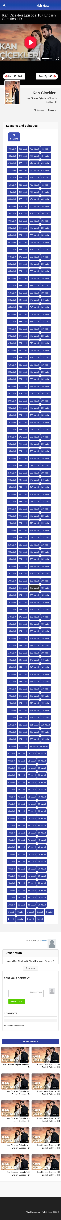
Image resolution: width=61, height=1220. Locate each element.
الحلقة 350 (45, 293)
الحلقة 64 (21, 811)
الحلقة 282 (45, 415)
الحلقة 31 (32, 869)
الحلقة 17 (11, 897)
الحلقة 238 (45, 494)
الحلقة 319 (34, 350)
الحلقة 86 (42, 768)
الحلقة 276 (23, 430)
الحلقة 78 (42, 782)
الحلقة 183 (34, 595)
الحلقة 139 (34, 674)
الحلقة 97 (11, 753)
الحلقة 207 (34, 552)
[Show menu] (29, 4)
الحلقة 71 (32, 797)
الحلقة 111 (34, 725)
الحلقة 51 (32, 833)
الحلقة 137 (12, 681)
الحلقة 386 (45, 228)
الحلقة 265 (12, 451)
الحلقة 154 (45, 645)
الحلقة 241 (12, 494)
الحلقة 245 (12, 487)
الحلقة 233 (12, 509)
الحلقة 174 (45, 610)
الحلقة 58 (42, 818)
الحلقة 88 (21, 768)
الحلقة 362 (45, 271)
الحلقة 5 (49, 912)
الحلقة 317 (12, 358)
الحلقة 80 (21, 782)
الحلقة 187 (34, 588)
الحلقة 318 (45, 350)
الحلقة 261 (12, 458)
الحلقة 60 (21, 818)
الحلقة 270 (45, 437)
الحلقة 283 (34, 415)
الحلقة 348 (23, 300)
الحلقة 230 (45, 509)
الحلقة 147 (34, 660)
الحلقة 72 (21, 797)
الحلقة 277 (12, 430)
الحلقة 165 (12, 631)
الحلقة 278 (45, 422)
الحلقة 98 (44, 746)
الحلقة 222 (45, 523)
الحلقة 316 (23, 358)
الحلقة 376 (23, 250)
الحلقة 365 (12, 271)
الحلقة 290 (45, 401)
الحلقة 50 (42, 833)
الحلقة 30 (42, 869)
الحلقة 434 (12, 149)
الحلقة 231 (34, 509)
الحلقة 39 (32, 854)
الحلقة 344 (23, 307)
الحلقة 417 (23, 178)
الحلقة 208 (23, 552)
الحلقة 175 (34, 610)
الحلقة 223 (34, 523)
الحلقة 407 (45, 192)
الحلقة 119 (34, 710)
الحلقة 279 (34, 422)
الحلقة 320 (23, 350)
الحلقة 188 (23, 588)
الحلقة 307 (34, 372)
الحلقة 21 (11, 890)
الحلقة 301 (12, 386)
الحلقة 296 (23, 394)
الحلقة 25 (11, 883)
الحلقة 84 (21, 775)
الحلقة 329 (12, 336)
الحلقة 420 (34, 170)
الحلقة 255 (34, 466)
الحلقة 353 (12, 293)
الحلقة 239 (34, 494)
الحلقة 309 (12, 372)
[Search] (4, 5)
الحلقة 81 (11, 782)
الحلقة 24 (21, 883)
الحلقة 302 (45, 379)
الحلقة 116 (23, 717)
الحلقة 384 (23, 235)
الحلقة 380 (23, 242)
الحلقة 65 (11, 811)
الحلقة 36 (21, 861)
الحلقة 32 (21, 869)
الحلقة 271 (34, 437)
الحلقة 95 (32, 753)
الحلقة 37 (11, 861)
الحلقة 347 (34, 300)
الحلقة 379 (34, 242)
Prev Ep (46, 76)
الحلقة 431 (45, 149)
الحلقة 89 (11, 768)
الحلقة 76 (21, 789)
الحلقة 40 (21, 854)
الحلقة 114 (45, 717)
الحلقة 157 (12, 645)
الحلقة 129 (12, 696)
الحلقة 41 (11, 854)
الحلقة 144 (23, 667)
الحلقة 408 (34, 192)
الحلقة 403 (45, 199)
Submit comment (17, 1001)
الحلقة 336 (23, 322)
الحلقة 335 (34, 322)
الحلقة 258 (45, 458)
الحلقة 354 (45, 286)
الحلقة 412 (34, 185)
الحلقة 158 (45, 638)
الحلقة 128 (23, 696)
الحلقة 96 (21, 753)
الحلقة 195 (34, 574)
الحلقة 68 (21, 804)
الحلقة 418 (12, 178)
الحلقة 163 (34, 631)
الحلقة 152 (23, 653)
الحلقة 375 (34, 250)
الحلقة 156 (23, 645)
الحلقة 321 (12, 350)
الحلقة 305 (12, 379)
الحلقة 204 (23, 559)
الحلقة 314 (45, 358)
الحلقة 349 (12, 300)
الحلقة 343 (34, 307)
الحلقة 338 (45, 314)
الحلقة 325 (12, 343)
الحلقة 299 (34, 386)
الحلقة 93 (11, 761)
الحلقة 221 (12, 530)
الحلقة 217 (12, 538)
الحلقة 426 (12, 163)
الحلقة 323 (34, 343)
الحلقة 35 (32, 861)
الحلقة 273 (12, 437)
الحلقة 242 (45, 487)
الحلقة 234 (45, 502)
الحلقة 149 (12, 660)
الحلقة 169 (12, 624)
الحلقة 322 (45, 343)
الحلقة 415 (45, 178)
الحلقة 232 (23, 509)
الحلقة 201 (12, 566)
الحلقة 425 (23, 163)
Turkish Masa (40, 5)
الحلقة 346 (45, 300)
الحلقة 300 (23, 386)
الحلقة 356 (23, 286)
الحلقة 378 (45, 242)
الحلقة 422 (12, 170)
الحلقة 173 (12, 617)
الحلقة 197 (12, 574)
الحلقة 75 (32, 789)
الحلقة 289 (12, 408)
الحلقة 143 (34, 667)
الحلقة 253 (12, 473)
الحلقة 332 (23, 329)
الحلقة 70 (42, 797)
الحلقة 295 (34, 394)
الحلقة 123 (34, 703)
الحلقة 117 (12, 717)
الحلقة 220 (23, 530)
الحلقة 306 (45, 372)
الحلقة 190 (45, 581)
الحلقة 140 (23, 674)
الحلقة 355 (34, 286)
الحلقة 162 (45, 631)
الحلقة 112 (23, 725)
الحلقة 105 (12, 739)
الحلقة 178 (45, 602)
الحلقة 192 (23, 581)
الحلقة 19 (32, 890)
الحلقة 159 (34, 638)
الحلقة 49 (11, 840)
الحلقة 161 (12, 638)
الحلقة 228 (23, 516)
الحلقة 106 (45, 732)
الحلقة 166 (45, 624)
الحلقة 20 (21, 890)
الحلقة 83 (32, 775)
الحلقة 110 (45, 725)
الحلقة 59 (32, 818)
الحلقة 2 (30, 919)
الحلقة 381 (12, 242)
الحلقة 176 (23, 610)
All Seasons (14, 137)
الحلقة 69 (11, 804)
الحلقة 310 (45, 365)
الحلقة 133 (12, 689)
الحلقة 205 (12, 559)
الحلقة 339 (34, 314)
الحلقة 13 (11, 905)
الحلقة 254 (45, 466)
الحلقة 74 (42, 789)
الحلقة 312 (23, 365)
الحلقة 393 (23, 221)
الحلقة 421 (23, 170)
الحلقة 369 (12, 264)
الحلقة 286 (45, 408)
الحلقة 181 (12, 602)
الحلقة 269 (12, 444)
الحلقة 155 (34, 645)
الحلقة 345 (12, 307)
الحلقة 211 (34, 545)
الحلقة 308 (23, 372)
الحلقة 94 (42, 753)
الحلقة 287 (34, 408)
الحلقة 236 (23, 502)
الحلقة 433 (23, 149)
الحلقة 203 (34, 559)
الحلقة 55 (32, 825)
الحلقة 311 (34, 365)
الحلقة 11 (32, 905)
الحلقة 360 (23, 278)
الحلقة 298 (45, 386)
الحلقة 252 (23, 473)
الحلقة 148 (23, 660)
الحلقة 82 (42, 775)
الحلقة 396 (34, 214)
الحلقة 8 (20, 912)
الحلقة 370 (45, 257)
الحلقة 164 (23, 631)
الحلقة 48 (21, 840)
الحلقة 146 (45, 660)
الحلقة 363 (34, 271)
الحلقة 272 (23, 437)
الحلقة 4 (11, 919)
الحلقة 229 (12, 516)
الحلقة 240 (23, 494)
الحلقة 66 (42, 804)
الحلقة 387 (34, 228)
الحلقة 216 (23, 538)
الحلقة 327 (34, 336)
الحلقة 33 (11, 869)
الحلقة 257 (12, 466)
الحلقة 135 (34, 681)
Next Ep (15, 76)
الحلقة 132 (23, 689)
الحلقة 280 (23, 422)
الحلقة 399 (45, 206)
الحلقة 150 (45, 653)
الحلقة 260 (23, 458)
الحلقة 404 (34, 199)
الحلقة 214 (45, 538)
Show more (30, 968)
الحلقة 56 (21, 825)
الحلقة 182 (45, 595)
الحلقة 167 (34, 624)
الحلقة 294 (45, 394)
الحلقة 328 (23, 336)
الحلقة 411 (45, 185)
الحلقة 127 (34, 696)
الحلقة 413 (23, 185)
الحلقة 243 (34, 487)
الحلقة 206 (45, 552)
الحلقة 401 (23, 206)
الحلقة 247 (34, 480)
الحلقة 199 (34, 566)
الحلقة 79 (32, 782)
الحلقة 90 (42, 761)
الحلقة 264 (23, 451)
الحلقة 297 (12, 394)
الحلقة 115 (34, 717)
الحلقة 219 (34, 530)
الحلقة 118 (45, 710)
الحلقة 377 (12, 250)
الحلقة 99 (34, 746)
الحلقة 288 (23, 408)
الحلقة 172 (23, 617)
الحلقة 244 (23, 487)
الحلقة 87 (32, 768)
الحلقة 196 (23, 574)
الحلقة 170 (45, 617)
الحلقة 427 (45, 156)
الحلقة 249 (12, 480)
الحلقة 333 (12, 329)
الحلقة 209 (12, 552)
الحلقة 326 (45, 336)
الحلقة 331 (34, 329)
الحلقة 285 (12, 415)
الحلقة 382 (45, 235)
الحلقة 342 (45, 307)
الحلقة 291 (34, 401)
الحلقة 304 (23, 379)
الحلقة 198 (45, 566)
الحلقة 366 (45, 264)
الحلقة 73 (11, 797)
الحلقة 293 (12, 401)
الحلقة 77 (11, 789)
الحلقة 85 (11, 775)
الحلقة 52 (21, 833)
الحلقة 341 (12, 314)
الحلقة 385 (12, 235)
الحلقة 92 (21, 761)
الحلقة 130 (45, 689)
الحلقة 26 (42, 876)
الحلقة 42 (42, 847)
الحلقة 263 (34, 451)
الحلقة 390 (12, 228)
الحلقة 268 (23, 444)
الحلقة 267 (34, 444)
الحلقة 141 (12, 674)
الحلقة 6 (40, 912)
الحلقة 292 (23, 401)
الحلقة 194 (45, 574)
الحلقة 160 (23, 638)
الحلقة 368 (23, 264)
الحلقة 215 (34, 538)
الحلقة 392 (34, 221)
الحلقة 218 (45, 530)
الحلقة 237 (12, 502)
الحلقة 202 (45, 559)
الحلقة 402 (12, 206)
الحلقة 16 (21, 897)
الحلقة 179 (34, 602)
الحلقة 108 (23, 732)
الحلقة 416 (34, 178)
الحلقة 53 (11, 833)
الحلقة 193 (12, 581)
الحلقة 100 (23, 746)
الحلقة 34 (42, 861)
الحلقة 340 (23, 314)
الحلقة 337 (12, 322)
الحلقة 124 (23, 703)
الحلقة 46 (42, 840)
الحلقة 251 (34, 473)
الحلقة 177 (12, 610)
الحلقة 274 (45, 430)
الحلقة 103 (34, 739)
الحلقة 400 (34, 206)
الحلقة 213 (12, 545)
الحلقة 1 (40, 919)
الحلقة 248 (23, 480)
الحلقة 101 (12, 746)
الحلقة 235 (34, 502)
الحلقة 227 (34, 516)
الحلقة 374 (45, 250)
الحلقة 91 (32, 761)
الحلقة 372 (23, 257)
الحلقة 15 (32, 897)
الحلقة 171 (34, 617)
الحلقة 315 (34, 358)
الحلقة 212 (23, 545)
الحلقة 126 (45, 696)
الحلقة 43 (32, 847)
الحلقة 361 (12, 278)
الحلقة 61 (11, 818)
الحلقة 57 (11, 825)
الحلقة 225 (12, 523)
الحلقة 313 (12, 365)
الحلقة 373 (12, 257)
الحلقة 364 (23, 271)
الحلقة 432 (34, 149)
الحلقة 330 (45, 329)
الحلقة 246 (45, 480)
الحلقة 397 (23, 214)
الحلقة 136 (23, 681)
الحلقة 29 (11, 876)
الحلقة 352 (23, 293)
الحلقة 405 (23, 199)
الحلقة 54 (42, 825)
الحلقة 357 (12, 286)
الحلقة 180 (23, 602)
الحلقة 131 (34, 689)
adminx (44, 941)
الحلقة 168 (23, 624)
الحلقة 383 (34, 235)
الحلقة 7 (30, 912)
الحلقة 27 (32, 876)
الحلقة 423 (45, 163)
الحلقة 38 (42, 854)
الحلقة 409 (23, 192)
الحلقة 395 (45, 214)
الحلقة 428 (34, 156)
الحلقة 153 (12, 653)
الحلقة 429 (23, 156)
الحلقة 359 (34, 278)
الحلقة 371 (34, 257)
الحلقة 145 (12, 667)
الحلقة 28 (21, 876)
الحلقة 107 (34, 732)
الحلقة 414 (12, 185)
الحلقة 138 (45, 674)
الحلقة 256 (23, 466)
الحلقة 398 (12, 214)
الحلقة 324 (23, 343)
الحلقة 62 (42, 811)
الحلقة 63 (32, 811)
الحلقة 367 (34, 264)
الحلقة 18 (42, 890)
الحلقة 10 (42, 905)
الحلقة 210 (45, 545)
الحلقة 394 (12, 221)
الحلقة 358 (45, 278)
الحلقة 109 (12, 732)
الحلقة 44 (21, 847)
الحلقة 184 (23, 595)
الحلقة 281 (12, 422)
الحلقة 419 (45, 170)
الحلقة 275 (34, 430)
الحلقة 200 (23, 566)
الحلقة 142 (45, 667)
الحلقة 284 (23, 415)
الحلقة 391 (45, 221)
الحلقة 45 (11, 847)
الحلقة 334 (45, 322)
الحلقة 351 (34, 293)
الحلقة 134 (45, 681)
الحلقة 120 (23, 710)
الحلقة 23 (32, 883)
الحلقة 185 (12, 595)
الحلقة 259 (34, 458)
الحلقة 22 (42, 883)
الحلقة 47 (32, 840)
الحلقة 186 (45, 588)
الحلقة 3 (20, 919)
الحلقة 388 (23, 228)
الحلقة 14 (42, 897)
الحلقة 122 (45, 703)
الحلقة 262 (45, 451)
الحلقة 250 (45, 473)
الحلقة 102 (45, 739)
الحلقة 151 (34, 653)
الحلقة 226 (45, 516)
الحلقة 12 (21, 905)
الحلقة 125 (12, 703)
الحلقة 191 (34, 581)
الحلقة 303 (34, 379)
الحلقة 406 (12, 199)
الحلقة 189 (12, 588)
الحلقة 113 (12, 725)
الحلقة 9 (11, 912)
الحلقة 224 (23, 523)
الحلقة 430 (12, 156)
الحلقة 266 (45, 444)
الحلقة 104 (23, 739)
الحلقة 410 (12, 192)
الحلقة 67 (32, 804)
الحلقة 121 (12, 710)
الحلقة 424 (34, 163)
